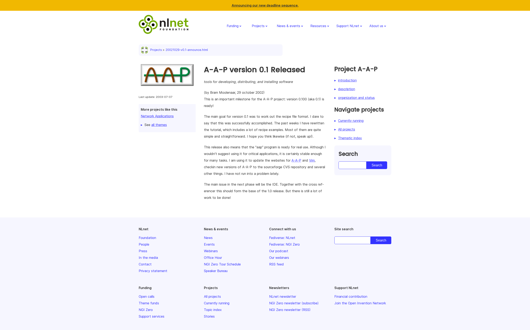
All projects (346, 129)
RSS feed (276, 264)
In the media (148, 258)
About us (376, 26)
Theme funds (149, 303)
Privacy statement (153, 271)
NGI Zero (146, 310)
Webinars (211, 251)
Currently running (351, 121)
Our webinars (279, 258)
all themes (159, 125)
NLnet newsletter (282, 296)
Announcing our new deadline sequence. (265, 5)
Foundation (147, 238)
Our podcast (278, 251)
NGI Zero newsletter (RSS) (290, 310)
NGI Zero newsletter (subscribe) (294, 303)
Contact (145, 264)
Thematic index (350, 138)
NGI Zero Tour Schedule (222, 264)
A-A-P (296, 160)
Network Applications (157, 116)
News (208, 238)
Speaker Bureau (216, 271)
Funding (232, 26)
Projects (258, 26)
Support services (151, 316)
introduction (347, 80)
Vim (312, 160)
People (144, 244)
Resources (318, 26)
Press (143, 251)
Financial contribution (350, 296)
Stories (209, 316)
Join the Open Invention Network (360, 303)
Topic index (213, 310)
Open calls (146, 296)
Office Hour (213, 258)
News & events (288, 26)
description (346, 89)
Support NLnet (347, 26)
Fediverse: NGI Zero (284, 244)
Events (209, 244)
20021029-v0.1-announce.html (187, 50)
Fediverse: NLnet (282, 238)
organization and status (356, 98)
